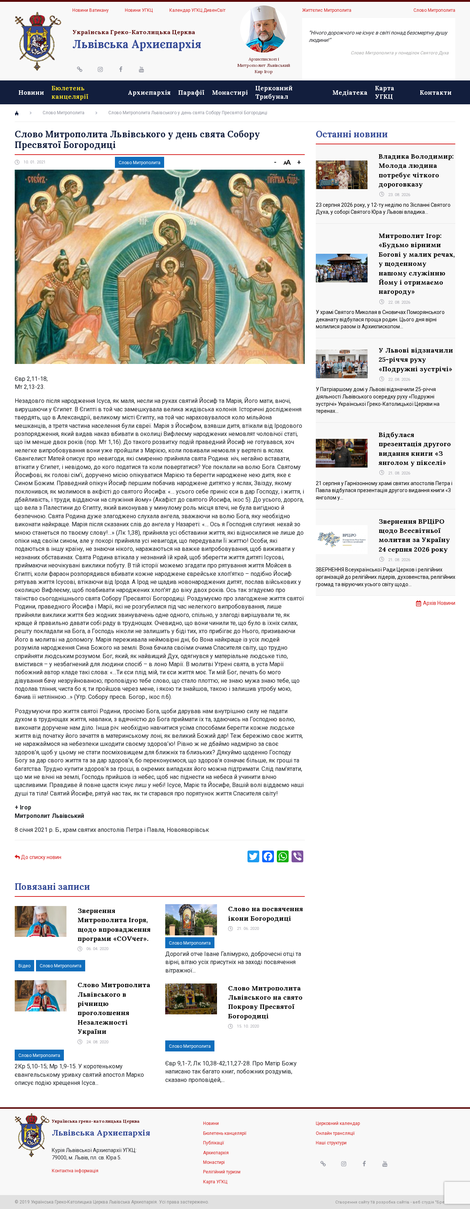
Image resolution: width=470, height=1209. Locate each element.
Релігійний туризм (222, 1171)
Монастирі (230, 93)
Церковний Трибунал (274, 92)
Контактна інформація (75, 1170)
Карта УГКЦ (384, 92)
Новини (31, 93)
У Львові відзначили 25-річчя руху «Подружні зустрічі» (416, 359)
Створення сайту (352, 1202)
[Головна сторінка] (17, 113)
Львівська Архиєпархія (136, 44)
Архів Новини (439, 603)
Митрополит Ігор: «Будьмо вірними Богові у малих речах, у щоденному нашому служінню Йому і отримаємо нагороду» (417, 263)
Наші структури (331, 1142)
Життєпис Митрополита (326, 10)
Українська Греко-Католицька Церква (133, 32)
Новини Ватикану (90, 10)
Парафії (191, 93)
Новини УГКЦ (139, 10)
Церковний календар (338, 1123)
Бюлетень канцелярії (69, 92)
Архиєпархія (149, 93)
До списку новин (40, 857)
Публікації (213, 1142)
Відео (24, 965)
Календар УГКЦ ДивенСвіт (197, 10)
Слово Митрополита (434, 10)
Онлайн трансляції (335, 1133)
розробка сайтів (392, 1202)
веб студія (423, 1202)
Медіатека (350, 93)
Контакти (436, 93)
